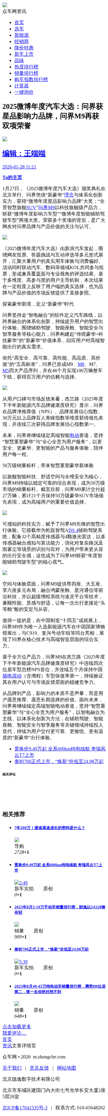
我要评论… (14, 1033)
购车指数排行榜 (31, 79)
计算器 (21, 85)
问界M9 (46, 207)
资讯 (7, 1045)
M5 (5, 370)
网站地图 (66, 1067)
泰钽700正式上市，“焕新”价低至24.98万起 (59, 761)
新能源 (21, 35)
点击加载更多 (16, 1026)
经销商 (21, 41)
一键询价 (24, 92)
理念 (69, 194)
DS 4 (73, 530)
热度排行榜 (26, 66)
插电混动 (12, 675)
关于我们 (12, 1067)
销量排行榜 (26, 73)
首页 (19, 22)
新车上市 (24, 54)
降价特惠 (24, 47)
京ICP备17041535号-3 (24, 1107)
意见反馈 (39, 1067)
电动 (74, 435)
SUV (31, 207)
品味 (19, 60)
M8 (81, 364)
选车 (19, 28)
